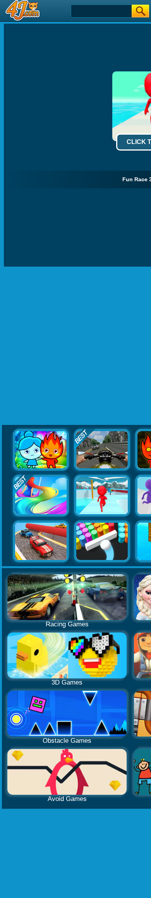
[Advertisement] (75, 346)
